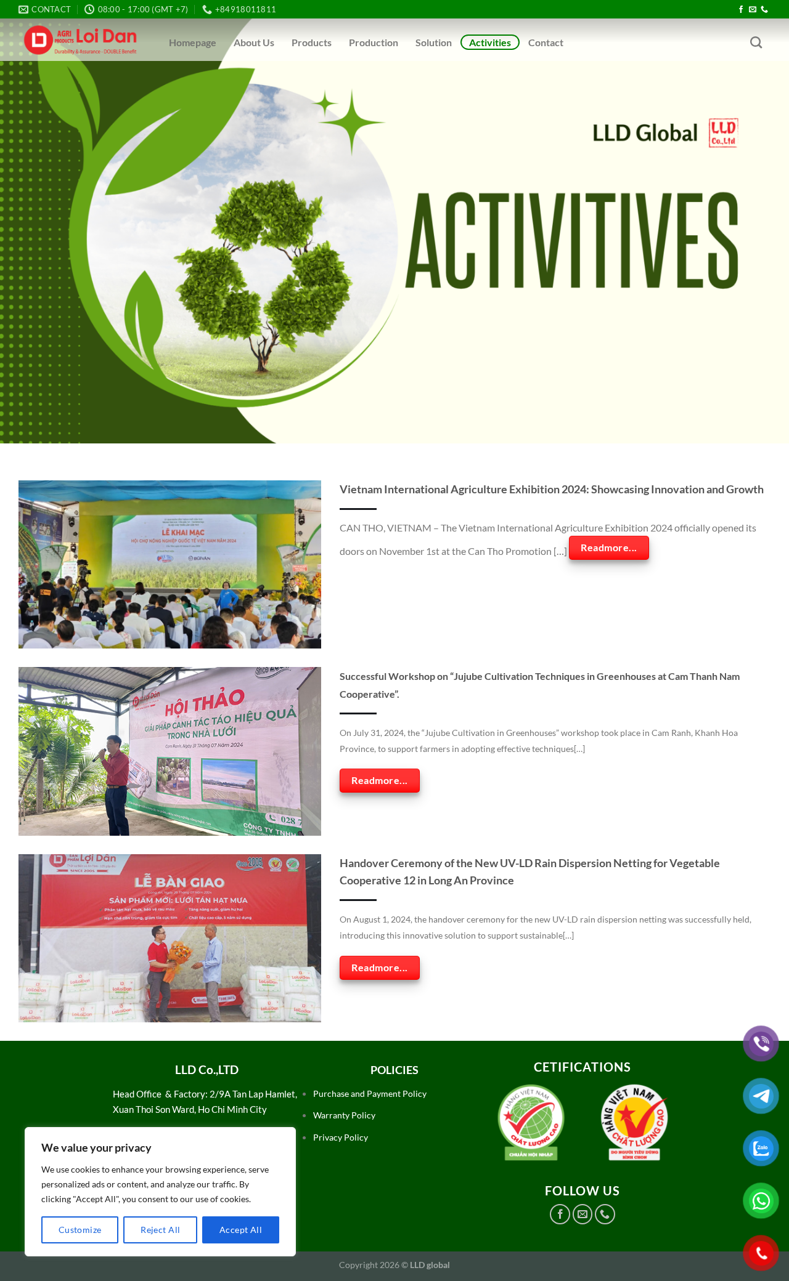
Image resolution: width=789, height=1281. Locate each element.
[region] (160, 1191)
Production (373, 42)
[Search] (756, 42)
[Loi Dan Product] (80, 40)
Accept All (240, 1229)
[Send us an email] (752, 10)
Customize (80, 1229)
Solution (433, 42)
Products (312, 42)
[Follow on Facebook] (741, 10)
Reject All (160, 1229)
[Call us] (764, 10)
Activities (490, 42)
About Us (254, 42)
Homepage (192, 42)
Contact (545, 42)
